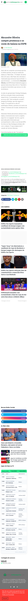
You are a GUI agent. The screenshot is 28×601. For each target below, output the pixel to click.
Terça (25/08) (14, 471)
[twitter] (14, 587)
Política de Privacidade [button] (8, 594)
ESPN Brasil (10, 195)
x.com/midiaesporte (15, 172)
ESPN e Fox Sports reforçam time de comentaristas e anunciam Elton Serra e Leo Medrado (13, 273)
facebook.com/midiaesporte (17, 173)
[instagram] (17, 587)
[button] (1, 2)
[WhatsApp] (16, 199)
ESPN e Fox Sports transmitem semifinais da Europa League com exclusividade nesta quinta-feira (12, 226)
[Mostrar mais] (2, 202)
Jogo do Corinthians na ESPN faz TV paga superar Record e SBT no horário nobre (19, 460)
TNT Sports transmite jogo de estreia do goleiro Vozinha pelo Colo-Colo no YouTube (19, 452)
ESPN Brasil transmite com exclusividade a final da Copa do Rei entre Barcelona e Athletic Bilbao (13, 295)
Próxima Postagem (22, 300)
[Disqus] (14, 319)
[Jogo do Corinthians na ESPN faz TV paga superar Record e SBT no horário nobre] (5, 460)
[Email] (22, 199)
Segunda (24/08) (5, 471)
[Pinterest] (19, 199)
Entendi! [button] (5, 598)
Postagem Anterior (6, 300)
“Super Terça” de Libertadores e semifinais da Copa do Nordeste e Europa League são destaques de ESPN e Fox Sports (13, 249)
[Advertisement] (14, 21)
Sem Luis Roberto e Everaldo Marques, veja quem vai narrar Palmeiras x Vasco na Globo (11, 445)
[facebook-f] (10, 587)
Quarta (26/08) (23, 471)
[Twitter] (12, 199)
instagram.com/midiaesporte (10, 176)
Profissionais (16, 195)
